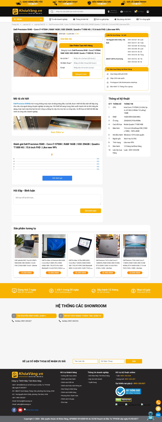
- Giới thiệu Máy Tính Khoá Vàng (99, 376)
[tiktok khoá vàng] (31, 409)
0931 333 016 (132, 59)
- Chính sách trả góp (67, 399)
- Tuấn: (123, 376)
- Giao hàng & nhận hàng (68, 389)
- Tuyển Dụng (92, 382)
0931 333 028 (132, 46)
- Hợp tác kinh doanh (95, 379)
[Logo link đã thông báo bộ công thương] (128, 391)
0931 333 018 (132, 55)
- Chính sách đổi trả (67, 382)
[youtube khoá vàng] (20, 410)
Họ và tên (64, 58)
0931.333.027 (26, 321)
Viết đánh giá (57, 178)
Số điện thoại (66, 63)
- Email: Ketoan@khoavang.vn (22, 401)
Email (62, 68)
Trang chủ (15, 24)
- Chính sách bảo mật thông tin (71, 386)
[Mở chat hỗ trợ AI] (150, 416)
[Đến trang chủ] (30, 11)
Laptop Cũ (26, 24)
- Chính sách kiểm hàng (68, 392)
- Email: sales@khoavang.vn (21, 404)
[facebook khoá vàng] (14, 410)
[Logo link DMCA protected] (124, 400)
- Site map (63, 402)
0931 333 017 (132, 43)
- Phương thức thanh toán (69, 396)
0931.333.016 (73, 321)
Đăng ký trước (81, 74)
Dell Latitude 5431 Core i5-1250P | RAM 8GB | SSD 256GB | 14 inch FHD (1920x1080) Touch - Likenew (26, 263)
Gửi (134, 361)
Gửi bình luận (90, 211)
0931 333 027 (132, 40)
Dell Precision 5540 (21, 104)
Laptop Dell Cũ (39, 24)
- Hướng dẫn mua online (68, 376)
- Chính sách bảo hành (68, 379)
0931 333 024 (132, 62)
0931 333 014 (132, 52)
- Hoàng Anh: (125, 379)
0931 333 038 (132, 49)
